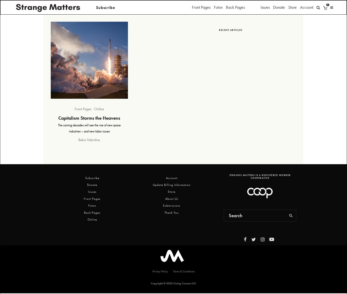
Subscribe (92, 178)
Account (306, 7)
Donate (279, 7)
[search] (291, 215)
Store (292, 7)
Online (99, 108)
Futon (218, 7)
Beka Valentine (89, 139)
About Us (171, 199)
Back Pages (235, 7)
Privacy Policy (160, 271)
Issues (265, 7)
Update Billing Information (171, 185)
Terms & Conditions (184, 271)
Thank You (172, 213)
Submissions (171, 206)
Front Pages (201, 7)
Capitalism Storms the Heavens (89, 118)
